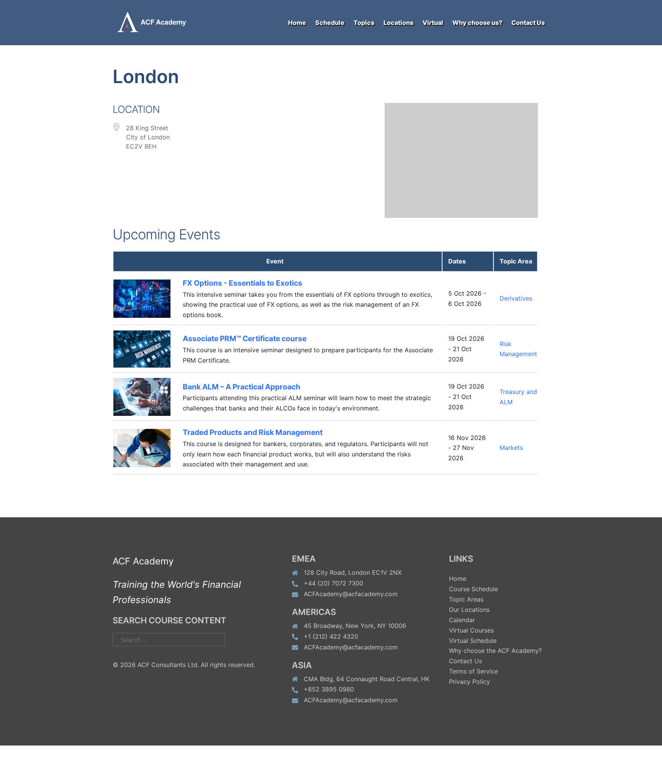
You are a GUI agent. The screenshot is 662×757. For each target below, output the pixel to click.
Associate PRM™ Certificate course (244, 338)
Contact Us (528, 22)
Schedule (329, 22)
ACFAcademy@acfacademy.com (351, 594)
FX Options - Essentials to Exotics (242, 283)
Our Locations (469, 609)
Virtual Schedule (472, 640)
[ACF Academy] (156, 22)
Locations (398, 22)
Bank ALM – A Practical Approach (241, 386)
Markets (511, 447)
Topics (364, 22)
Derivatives (516, 298)
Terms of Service (473, 671)
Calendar (462, 620)
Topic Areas (466, 599)
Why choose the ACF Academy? (495, 650)
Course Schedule (473, 589)
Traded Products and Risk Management (253, 432)
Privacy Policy (469, 681)
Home (297, 22)
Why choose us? (477, 22)
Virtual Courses (471, 630)
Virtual (433, 22)
